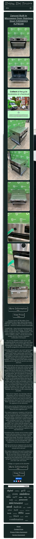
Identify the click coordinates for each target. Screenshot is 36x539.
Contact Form (18, 529)
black (16, 516)
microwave (16, 503)
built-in (17, 506)
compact (26, 520)
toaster (27, 513)
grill (23, 490)
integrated (22, 510)
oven (15, 493)
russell (26, 504)
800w (21, 513)
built (16, 510)
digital (10, 490)
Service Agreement (18, 535)
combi (29, 507)
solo (26, 516)
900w (8, 497)
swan (28, 491)
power (9, 495)
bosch (21, 516)
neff (15, 497)
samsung (15, 513)
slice (25, 497)
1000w (17, 491)
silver (10, 510)
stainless (24, 493)
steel (9, 506)
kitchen (28, 510)
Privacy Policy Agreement (18, 532)
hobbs (20, 497)
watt (24, 507)
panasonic (23, 500)
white (16, 500)
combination (16, 519)
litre (30, 497)
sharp (10, 516)
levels (9, 513)
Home (19, 526)
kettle (11, 500)
